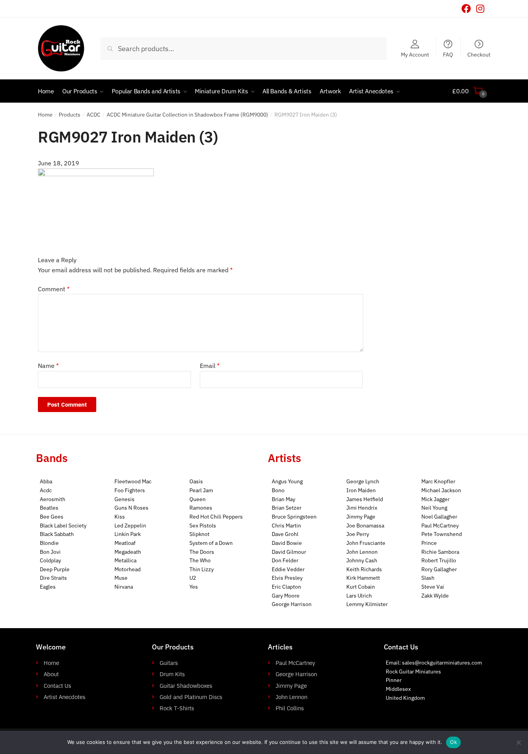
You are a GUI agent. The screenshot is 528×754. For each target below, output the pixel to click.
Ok (453, 742)
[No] (518, 742)
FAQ (448, 54)
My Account (415, 54)
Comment (54, 289)
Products (69, 114)
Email (210, 365)
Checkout (479, 54)
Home (45, 114)
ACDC (93, 114)
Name (48, 365)
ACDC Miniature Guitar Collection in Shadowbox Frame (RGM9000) (187, 114)
